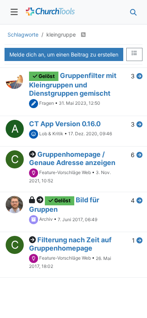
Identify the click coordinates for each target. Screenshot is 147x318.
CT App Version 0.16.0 (65, 124)
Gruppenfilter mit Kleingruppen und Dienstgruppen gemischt (72, 84)
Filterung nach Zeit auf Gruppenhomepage (70, 244)
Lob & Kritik (51, 133)
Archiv (46, 219)
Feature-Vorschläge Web (65, 172)
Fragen (46, 103)
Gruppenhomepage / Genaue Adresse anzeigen (72, 158)
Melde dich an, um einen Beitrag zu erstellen (63, 54)
